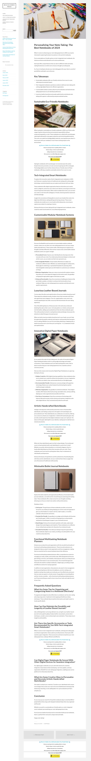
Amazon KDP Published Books (9, 20)
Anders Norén (9, 104)
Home (4, 13)
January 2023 (5, 82)
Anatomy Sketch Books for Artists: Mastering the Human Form (9, 48)
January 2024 (5, 80)
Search (4, 28)
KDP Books (5, 93)
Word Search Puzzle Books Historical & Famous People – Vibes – (8, 43)
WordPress (9, 103)
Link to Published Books (9, 17)
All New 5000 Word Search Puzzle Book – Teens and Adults (9, 39)
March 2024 (5, 75)
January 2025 (5, 72)
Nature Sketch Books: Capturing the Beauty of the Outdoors (9, 51)
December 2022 (6, 85)
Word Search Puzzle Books (8, 23)
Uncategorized (5, 95)
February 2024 (5, 77)
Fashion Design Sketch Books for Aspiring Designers (9, 55)
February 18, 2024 (38, 723)
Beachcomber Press (9, 5)
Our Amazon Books (8, 15)
